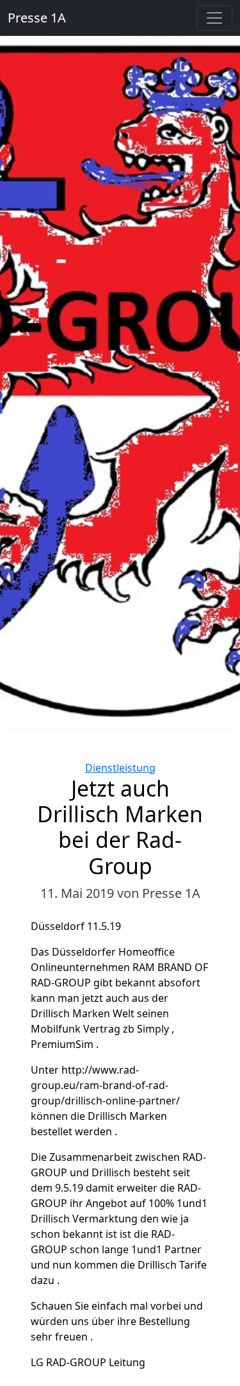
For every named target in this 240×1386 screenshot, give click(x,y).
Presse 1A (37, 17)
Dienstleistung (120, 768)
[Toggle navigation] (214, 18)
